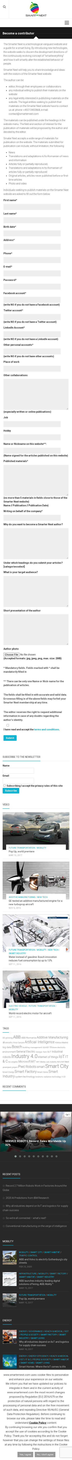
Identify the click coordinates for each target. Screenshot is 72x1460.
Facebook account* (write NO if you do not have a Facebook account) (31, 299)
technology (29, 1076)
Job (5, 417)
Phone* (7, 253)
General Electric (25, 1051)
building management (32, 1047)
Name (6, 765)
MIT (33, 1061)
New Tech (42, 897)
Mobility (41, 848)
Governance (36, 1331)
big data (7, 1047)
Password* (10, 280)
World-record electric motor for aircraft (30, 1013)
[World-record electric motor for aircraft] (36, 989)
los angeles (13, 1062)
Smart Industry (17, 953)
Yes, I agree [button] (25, 1454)
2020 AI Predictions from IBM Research (27, 1198)
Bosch (17, 1047)
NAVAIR (60, 1062)
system (19, 1076)
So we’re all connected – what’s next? (26, 1218)
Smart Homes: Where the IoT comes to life (42, 1366)
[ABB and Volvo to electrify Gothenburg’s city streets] (10, 1258)
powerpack (7, 1067)
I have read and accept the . (31, 729)
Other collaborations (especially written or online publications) (27, 393)
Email (6, 775)
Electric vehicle (18, 1006)
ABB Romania (28, 1037)
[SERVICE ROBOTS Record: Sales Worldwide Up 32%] (36, 1132)
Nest (66, 1061)
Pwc (21, 1066)
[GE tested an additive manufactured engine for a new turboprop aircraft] (36, 880)
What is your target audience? (20, 572)
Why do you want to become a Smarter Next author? (33, 524)
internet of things (48, 1057)
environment (9, 1052)
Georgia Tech (41, 1052)
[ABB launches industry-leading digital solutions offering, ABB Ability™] (10, 1279)
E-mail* (7, 266)
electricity (61, 1047)
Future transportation (22, 848)
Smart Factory (26, 1071)
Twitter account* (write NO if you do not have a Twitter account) (30, 316)
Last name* (10, 213)
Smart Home (42, 1072)
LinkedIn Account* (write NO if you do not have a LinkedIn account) (30, 333)
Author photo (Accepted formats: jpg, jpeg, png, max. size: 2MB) (32, 653)
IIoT (49, 1052)
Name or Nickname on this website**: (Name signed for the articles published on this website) (35, 450)
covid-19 (47, 1047)
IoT (62, 1056)
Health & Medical (54, 1331)
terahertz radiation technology (48, 1077)
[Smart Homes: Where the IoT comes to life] (10, 1361)
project (15, 1067)
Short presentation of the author (22, 610)
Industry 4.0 (24, 1056)
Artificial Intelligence (40, 1042)
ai (4, 1042)
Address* (9, 240)
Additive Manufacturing (22, 897)
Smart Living (38, 1338)
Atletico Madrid (61, 1042)
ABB (17, 1037)
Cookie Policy (37, 1422)
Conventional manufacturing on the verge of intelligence (36, 1226)
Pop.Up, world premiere (21, 851)
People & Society (29, 1334)
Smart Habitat (52, 1252)
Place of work (11, 361)
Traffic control (28, 1255)
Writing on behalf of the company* (23, 511)
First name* (10, 200)
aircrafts (9, 1042)
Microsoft (24, 1061)
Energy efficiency (38, 1356)
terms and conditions (46, 729)
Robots (31, 1067)
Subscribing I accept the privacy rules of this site (34, 785)
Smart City (57, 1066)
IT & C (28, 1359)
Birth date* (9, 226)
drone (54, 1047)
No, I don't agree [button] (45, 1454)
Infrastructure (28, 1273)
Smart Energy (8, 1072)
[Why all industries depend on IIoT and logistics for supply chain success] (10, 1337)
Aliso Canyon (18, 1042)
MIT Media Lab (42, 1062)
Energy (23, 1331)
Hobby (7, 430)
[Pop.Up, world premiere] (36, 831)
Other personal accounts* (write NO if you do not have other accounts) (28, 350)
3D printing (8, 1038)
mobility (53, 1062)
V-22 (64, 1077)
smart (41, 1067)
